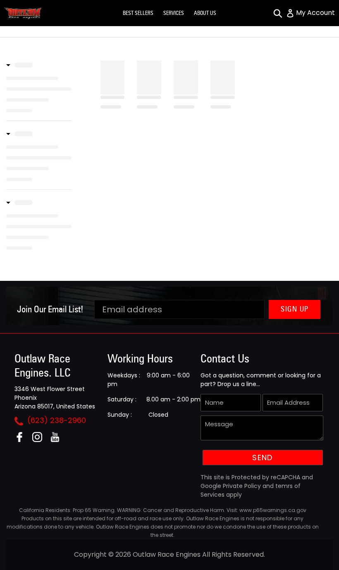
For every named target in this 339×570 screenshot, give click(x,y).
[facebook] (22, 439)
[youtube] (58, 439)
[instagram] (40, 439)
